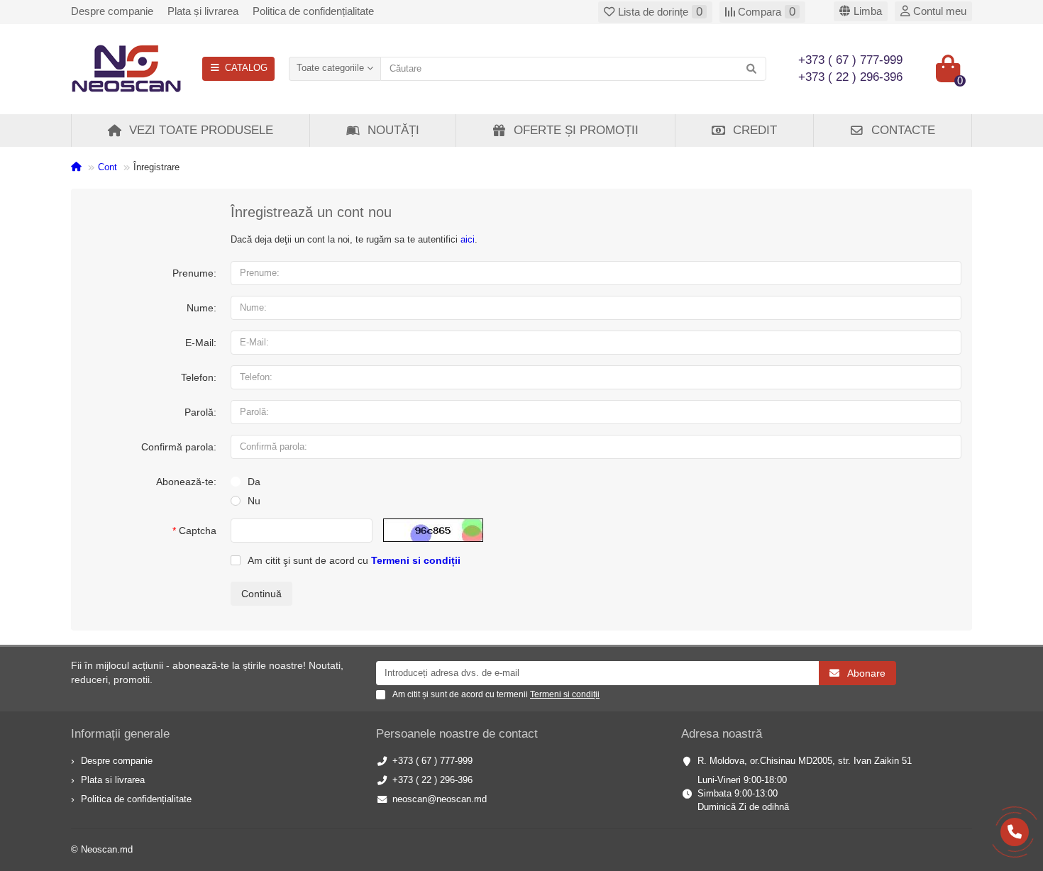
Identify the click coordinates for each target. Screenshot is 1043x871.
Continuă (261, 593)
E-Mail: (200, 342)
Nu (254, 500)
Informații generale (120, 733)
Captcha (197, 530)
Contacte (903, 130)
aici (467, 239)
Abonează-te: (186, 481)
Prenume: (194, 273)
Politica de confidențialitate (313, 11)
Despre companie (112, 11)
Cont (107, 167)
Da (254, 481)
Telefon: (198, 377)
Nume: (201, 308)
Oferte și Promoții (576, 130)
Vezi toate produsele (201, 130)
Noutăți (393, 130)
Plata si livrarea (113, 780)
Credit (755, 130)
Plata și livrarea (202, 11)
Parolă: (200, 412)
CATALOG (246, 67)
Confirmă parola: (178, 447)
